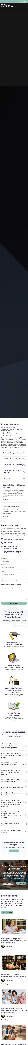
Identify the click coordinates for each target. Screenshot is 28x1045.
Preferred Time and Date (7, 578)
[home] (7, 5)
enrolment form (6, 430)
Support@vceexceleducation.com (14, 539)
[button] (25, 6)
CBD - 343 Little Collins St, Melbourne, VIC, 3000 (12, 547)
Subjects (3, 564)
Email (2, 571)
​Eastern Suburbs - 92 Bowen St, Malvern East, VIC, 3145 (13, 552)
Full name (3, 558)
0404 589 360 (8, 543)
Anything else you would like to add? (11, 584)
